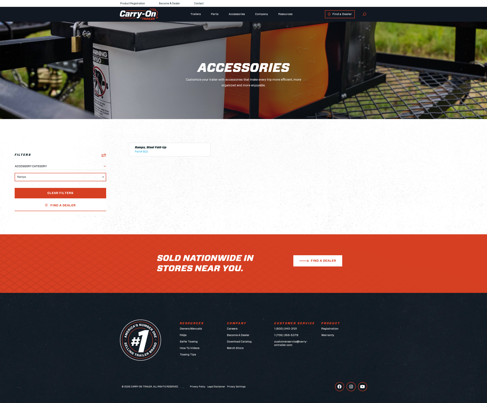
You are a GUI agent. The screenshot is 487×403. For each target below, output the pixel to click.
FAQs (183, 335)
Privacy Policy (197, 387)
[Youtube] (362, 386)
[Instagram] (351, 386)
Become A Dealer (169, 3)
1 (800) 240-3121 (285, 328)
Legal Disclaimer (216, 387)
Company (261, 14)
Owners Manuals (191, 328)
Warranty (327, 335)
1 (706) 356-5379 (286, 335)
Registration (329, 328)
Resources (285, 14)
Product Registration (132, 3)
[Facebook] (339, 386)
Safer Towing (189, 341)
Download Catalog (239, 341)
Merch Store (235, 348)
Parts (214, 14)
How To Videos (189, 348)
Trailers (195, 14)
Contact (199, 3)
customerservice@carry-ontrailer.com (290, 343)
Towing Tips (188, 354)
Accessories (237, 14)
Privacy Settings (236, 387)
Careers (232, 328)
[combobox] (60, 177)
